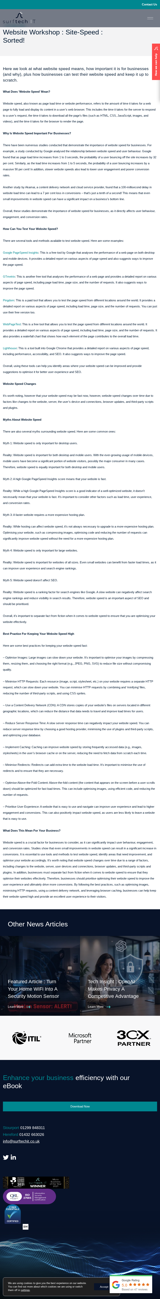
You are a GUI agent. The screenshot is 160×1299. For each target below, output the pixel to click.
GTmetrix (9, 276)
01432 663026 (31, 1134)
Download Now (80, 1106)
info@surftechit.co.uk (21, 1141)
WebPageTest (12, 324)
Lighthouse (10, 348)
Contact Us (149, 4)
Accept (104, 1286)
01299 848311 (32, 1128)
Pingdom (8, 300)
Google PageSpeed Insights (20, 252)
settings (25, 1290)
